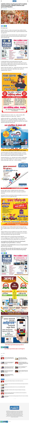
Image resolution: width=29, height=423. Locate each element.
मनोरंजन (13, 8)
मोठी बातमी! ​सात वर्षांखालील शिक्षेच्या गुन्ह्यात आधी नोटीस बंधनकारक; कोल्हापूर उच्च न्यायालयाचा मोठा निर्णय (23, 371)
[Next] (15, 398)
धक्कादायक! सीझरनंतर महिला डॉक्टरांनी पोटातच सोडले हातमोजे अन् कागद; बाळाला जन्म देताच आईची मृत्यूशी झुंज (8, 371)
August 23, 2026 (6, 359)
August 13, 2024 (10, 8)
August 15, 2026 (6, 376)
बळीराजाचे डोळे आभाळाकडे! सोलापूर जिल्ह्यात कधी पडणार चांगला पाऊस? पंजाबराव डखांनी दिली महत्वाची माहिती (9, 363)
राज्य (14, 8)
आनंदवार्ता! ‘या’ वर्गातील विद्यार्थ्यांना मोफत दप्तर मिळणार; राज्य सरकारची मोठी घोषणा (22, 367)
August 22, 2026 (20, 365)
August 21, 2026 (6, 397)
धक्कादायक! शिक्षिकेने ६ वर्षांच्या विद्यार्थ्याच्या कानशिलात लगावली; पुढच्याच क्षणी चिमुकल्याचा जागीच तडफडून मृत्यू (14, 389)
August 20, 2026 (20, 368)
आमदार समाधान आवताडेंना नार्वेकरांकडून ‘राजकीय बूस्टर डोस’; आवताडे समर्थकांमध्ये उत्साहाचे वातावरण (9, 358)
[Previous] (13, 398)
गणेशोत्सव (4, 353)
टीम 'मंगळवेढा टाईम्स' (5, 8)
